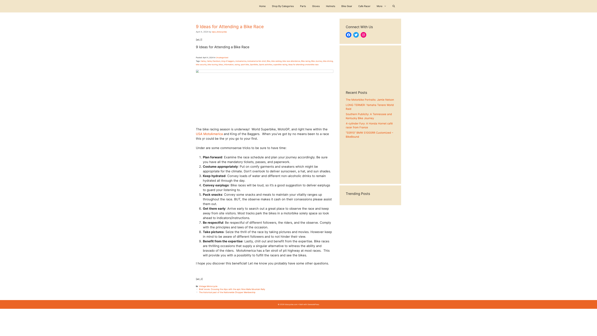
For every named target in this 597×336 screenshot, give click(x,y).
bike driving (328, 61)
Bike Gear (346, 6)
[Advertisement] (370, 71)
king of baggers (227, 61)
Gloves (316, 6)
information (229, 64)
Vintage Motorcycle (208, 286)
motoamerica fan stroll (256, 61)
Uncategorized (222, 57)
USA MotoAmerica (209, 134)
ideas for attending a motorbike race (303, 64)
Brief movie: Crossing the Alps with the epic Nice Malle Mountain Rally (232, 289)
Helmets (330, 6)
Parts (303, 6)
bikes (221, 64)
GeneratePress (313, 304)
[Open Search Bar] (393, 6)
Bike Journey (316, 61)
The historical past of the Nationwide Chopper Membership (227, 292)
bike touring (213, 64)
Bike (268, 61)
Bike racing (305, 61)
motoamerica (240, 61)
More (379, 6)
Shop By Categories (283, 6)
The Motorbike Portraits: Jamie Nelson (370, 99)
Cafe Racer (364, 6)
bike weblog (276, 61)
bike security (201, 64)
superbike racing (280, 64)
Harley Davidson (213, 61)
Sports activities (265, 64)
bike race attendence (291, 61)
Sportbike (254, 64)
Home (262, 6)
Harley (203, 61)
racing (237, 64)
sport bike (245, 64)
